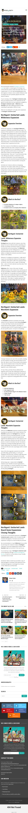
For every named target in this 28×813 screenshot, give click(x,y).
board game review (7, 568)
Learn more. (11, 784)
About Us (3, 774)
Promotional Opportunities (6, 772)
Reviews (16, 24)
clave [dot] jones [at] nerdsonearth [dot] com (10, 763)
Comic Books (5, 789)
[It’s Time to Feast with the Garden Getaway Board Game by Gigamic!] (21, 630)
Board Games (6, 24)
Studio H (7, 570)
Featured (12, 24)
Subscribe (22, 675)
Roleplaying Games (6, 791)
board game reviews (15, 568)
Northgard (3, 570)
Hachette (20, 568)
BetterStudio (17, 802)
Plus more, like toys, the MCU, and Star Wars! (11, 794)
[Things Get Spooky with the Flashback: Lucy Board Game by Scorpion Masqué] (7, 614)
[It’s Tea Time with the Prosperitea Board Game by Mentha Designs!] (7, 630)
